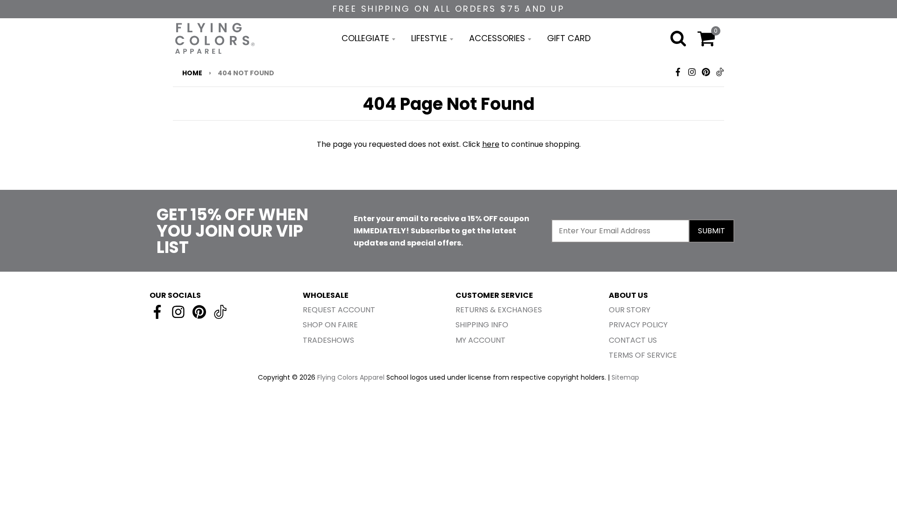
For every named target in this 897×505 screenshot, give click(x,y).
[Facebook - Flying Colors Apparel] (678, 72)
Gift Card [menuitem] (569, 38)
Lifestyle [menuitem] (429, 38)
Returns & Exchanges (499, 309)
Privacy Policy (638, 324)
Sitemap (625, 377)
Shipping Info (482, 324)
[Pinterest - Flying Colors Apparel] (706, 72)
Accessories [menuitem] (497, 38)
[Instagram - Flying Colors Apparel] (692, 72)
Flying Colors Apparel (350, 377)
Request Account (339, 309)
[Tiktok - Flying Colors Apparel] (720, 72)
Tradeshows (328, 340)
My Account (480, 340)
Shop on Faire (330, 324)
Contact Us (633, 340)
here (490, 144)
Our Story (629, 309)
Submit (711, 230)
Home (192, 73)
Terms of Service (643, 355)
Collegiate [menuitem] (365, 38)
